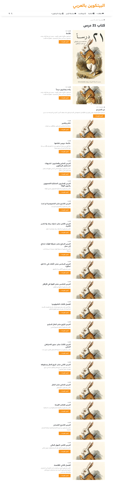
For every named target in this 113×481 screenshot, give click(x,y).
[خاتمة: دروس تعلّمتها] (89, 149)
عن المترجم (100, 110)
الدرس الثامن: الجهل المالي (60, 445)
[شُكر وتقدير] (89, 129)
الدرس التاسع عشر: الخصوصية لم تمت (56, 204)
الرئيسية (101, 20)
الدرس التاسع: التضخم (62, 425)
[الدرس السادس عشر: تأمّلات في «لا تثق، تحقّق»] (89, 270)
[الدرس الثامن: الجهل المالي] (89, 451)
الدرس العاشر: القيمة (63, 405)
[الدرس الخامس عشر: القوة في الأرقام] (89, 290)
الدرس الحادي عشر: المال (61, 385)
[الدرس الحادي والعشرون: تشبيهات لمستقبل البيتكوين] (89, 169)
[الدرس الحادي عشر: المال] (89, 390)
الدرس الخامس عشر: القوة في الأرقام (57, 284)
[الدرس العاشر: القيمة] (89, 410)
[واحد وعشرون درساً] (89, 95)
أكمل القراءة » (64, 42)
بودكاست (81, 13)
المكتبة (90, 13)
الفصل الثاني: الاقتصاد (62, 465)
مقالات (100, 13)
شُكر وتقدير (66, 123)
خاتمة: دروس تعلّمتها (62, 143)
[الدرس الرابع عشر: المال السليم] (89, 330)
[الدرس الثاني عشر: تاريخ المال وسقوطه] (89, 370)
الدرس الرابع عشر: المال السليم (59, 324)
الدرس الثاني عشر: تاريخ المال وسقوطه (56, 364)
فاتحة (68, 33)
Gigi (68, 261)
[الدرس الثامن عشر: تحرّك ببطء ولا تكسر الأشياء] (89, 229)
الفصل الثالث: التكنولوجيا (61, 304)
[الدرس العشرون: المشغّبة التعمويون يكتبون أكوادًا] (89, 189)
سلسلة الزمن (70, 13)
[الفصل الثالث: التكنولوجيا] (89, 310)
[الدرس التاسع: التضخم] (89, 431)
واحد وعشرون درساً (63, 89)
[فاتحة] (89, 57)
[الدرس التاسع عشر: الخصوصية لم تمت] (89, 209)
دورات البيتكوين (57, 13)
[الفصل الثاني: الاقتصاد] (89, 471)
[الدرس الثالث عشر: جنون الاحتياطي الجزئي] (89, 350)
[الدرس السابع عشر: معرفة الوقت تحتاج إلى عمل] (89, 249)
